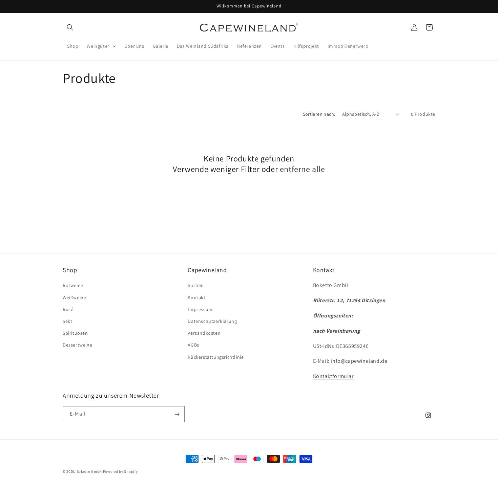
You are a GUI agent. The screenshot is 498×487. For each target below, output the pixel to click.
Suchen (196, 286)
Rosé (68, 309)
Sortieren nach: (319, 114)
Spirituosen (75, 333)
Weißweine (74, 297)
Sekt (67, 321)
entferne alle (302, 169)
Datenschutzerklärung (212, 321)
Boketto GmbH (89, 471)
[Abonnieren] (176, 414)
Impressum (200, 309)
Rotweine (73, 286)
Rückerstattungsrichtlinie (216, 357)
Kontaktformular (333, 376)
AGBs (193, 345)
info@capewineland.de (359, 361)
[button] (70, 27)
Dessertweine (77, 345)
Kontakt (196, 297)
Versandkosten (204, 333)
